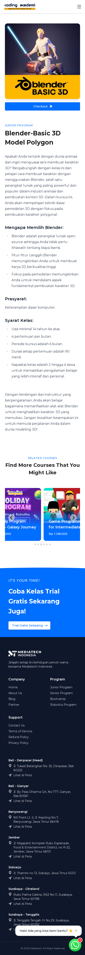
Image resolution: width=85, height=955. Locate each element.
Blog (11, 699)
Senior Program (61, 693)
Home (13, 687)
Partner (13, 705)
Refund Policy (18, 737)
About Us (15, 693)
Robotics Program (63, 705)
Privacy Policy (18, 743)
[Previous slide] (11, 517)
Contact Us (16, 725)
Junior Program (61, 687)
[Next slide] (73, 517)
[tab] (35, 544)
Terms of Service (20, 731)
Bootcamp (58, 699)
